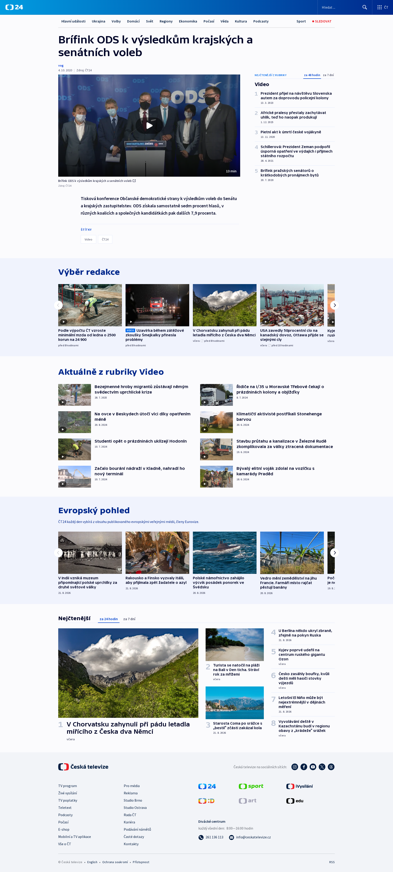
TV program (67, 785)
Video (88, 239)
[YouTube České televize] (313, 766)
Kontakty (131, 844)
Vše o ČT (64, 844)
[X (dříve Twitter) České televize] (322, 766)
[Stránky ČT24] (207, 786)
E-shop (63, 829)
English (92, 862)
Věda (225, 21)
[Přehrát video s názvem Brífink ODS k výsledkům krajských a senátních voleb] (149, 125)
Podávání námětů (137, 829)
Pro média (132, 785)
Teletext (65, 807)
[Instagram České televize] (294, 766)
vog (60, 65)
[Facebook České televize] (303, 766)
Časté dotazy (134, 836)
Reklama (131, 793)
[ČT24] (14, 7)
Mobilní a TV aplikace (74, 836)
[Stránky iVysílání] (299, 786)
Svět (149, 21)
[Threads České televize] (331, 766)
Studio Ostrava (135, 807)
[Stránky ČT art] (247, 800)
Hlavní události (73, 21)
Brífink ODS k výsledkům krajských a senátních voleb (95, 181)
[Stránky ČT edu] (294, 800)
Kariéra (129, 822)
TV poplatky (67, 800)
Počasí (209, 21)
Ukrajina (98, 21)
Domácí (133, 21)
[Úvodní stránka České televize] (83, 766)
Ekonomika (188, 21)
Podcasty (261, 21)
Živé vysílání (67, 793)
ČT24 (105, 239)
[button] (149, 125)
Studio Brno (133, 800)
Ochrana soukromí (115, 862)
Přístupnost (141, 862)
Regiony (166, 21)
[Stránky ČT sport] (251, 786)
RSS (332, 862)
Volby (116, 21)
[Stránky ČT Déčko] (206, 800)
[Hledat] (365, 7)
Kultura (241, 21)
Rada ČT (130, 815)
